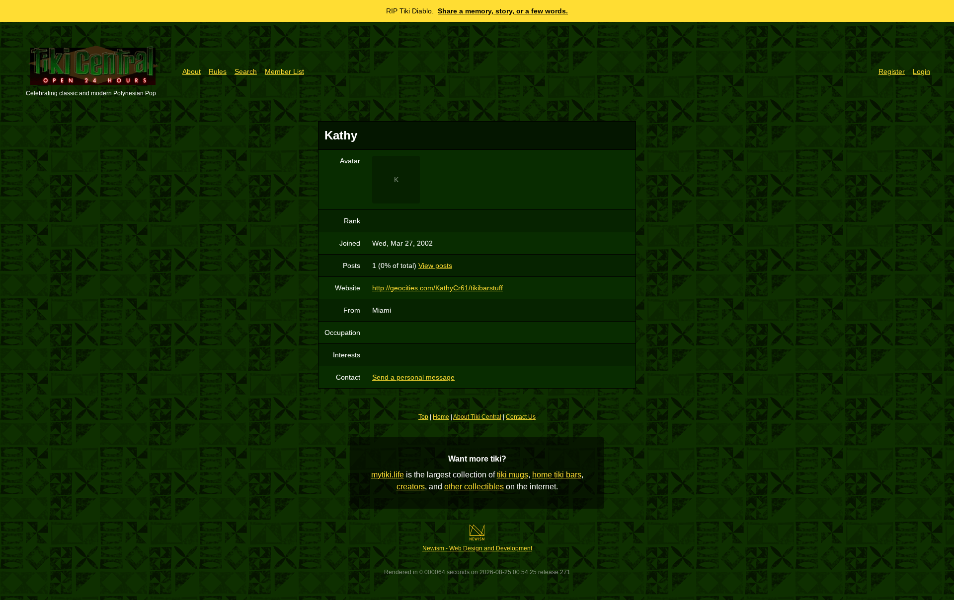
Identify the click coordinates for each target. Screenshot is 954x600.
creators (411, 486)
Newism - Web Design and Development (477, 548)
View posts (435, 265)
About (191, 71)
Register (891, 71)
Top (423, 416)
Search (246, 71)
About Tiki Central (477, 416)
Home (441, 416)
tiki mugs (512, 474)
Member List (284, 71)
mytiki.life (387, 474)
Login (921, 71)
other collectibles (474, 486)
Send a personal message (413, 377)
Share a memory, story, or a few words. (503, 11)
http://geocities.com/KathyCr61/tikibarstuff (437, 288)
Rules (218, 71)
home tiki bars (556, 474)
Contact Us (521, 416)
